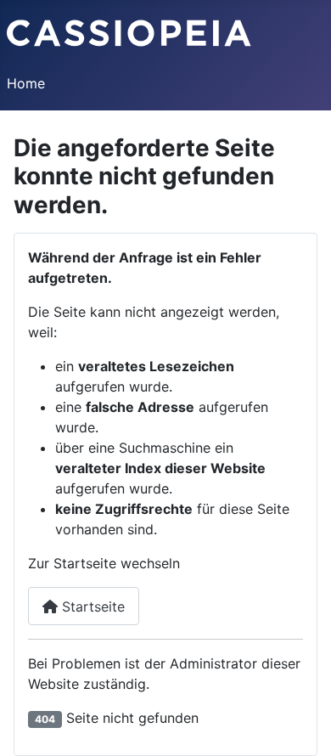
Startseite (91, 606)
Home (26, 83)
